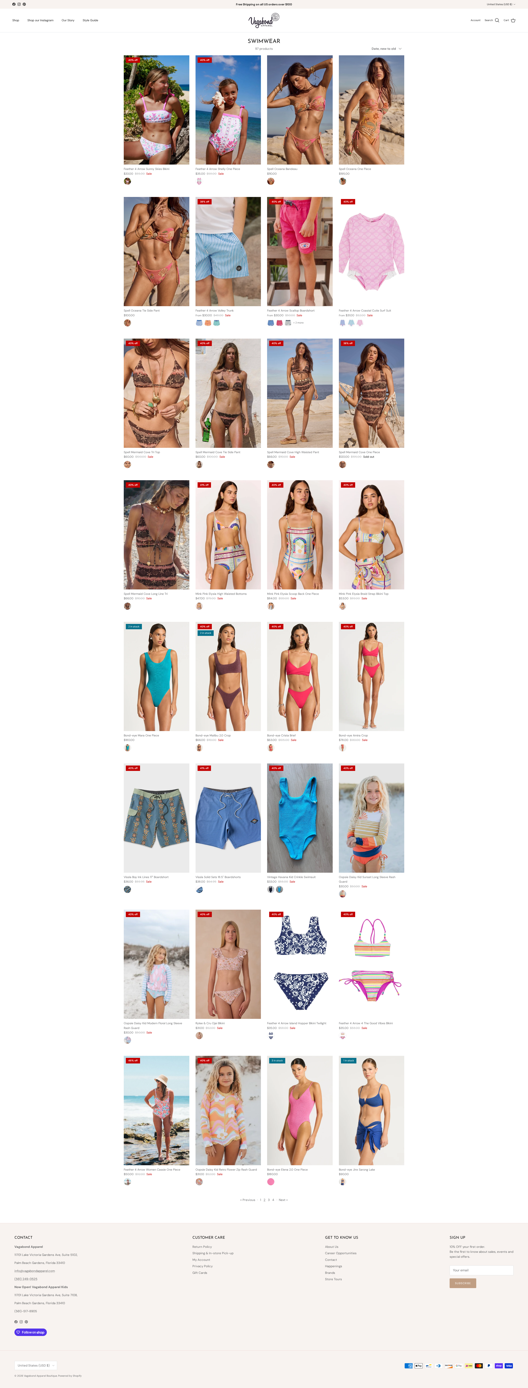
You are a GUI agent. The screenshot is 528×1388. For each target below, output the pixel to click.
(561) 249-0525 (25, 1279)
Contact (331, 1260)
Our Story (68, 20)
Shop (15, 20)
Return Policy (202, 1247)
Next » (283, 1200)
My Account (201, 1260)
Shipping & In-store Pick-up (212, 1253)
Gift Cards (199, 1273)
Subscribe (463, 1283)
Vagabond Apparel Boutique (40, 1375)
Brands (330, 1273)
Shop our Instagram (40, 20)
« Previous (247, 1200)
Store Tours (333, 1279)
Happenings (333, 1266)
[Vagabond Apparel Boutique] (264, 20)
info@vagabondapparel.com (34, 1271)
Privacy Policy (202, 1266)
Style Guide (90, 20)
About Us (331, 1247)
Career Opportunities (341, 1253)
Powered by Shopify (70, 1375)
